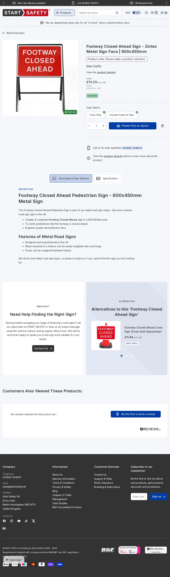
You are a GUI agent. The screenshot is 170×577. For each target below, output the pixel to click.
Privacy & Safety (61, 487)
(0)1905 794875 (12, 477)
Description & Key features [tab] (74, 178)
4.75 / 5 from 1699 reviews (144, 3)
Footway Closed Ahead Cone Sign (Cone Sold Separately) (143, 329)
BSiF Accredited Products (67, 507)
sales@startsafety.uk (14, 486)
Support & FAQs (103, 478)
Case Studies (59, 503)
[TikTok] (26, 521)
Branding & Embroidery (107, 487)
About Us (57, 474)
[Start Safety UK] (26, 13)
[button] (136, 414)
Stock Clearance (103, 482)
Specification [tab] (110, 178)
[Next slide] (166, 3)
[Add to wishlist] (162, 125)
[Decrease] (89, 125)
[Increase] (103, 125)
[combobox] (99, 12)
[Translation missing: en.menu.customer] (146, 12)
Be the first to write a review (138, 414)
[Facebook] (4, 521)
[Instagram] (11, 521)
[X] (33, 521)
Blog (55, 491)
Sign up (156, 496)
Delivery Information (63, 478)
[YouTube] (19, 521)
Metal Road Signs (16, 33)
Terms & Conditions (63, 482)
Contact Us (41, 348)
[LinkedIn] (4, 528)
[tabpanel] (85, 228)
